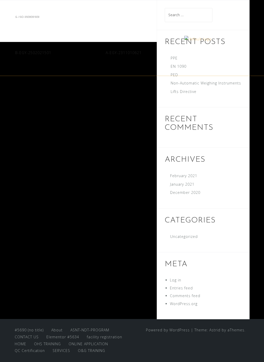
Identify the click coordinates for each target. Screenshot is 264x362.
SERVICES (61, 350)
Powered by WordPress (168, 329)
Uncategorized (184, 236)
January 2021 (182, 184)
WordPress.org (183, 303)
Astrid (214, 329)
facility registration (104, 336)
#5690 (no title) (29, 329)
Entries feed (181, 288)
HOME (20, 343)
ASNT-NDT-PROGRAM (89, 329)
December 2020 (185, 192)
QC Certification (30, 350)
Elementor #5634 (62, 336)
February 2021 (183, 175)
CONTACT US (27, 336)
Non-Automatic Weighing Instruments (206, 83)
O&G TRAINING (91, 350)
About (57, 329)
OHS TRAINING (47, 343)
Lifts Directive (183, 91)
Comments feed (185, 295)
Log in (175, 280)
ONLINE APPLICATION (88, 343)
